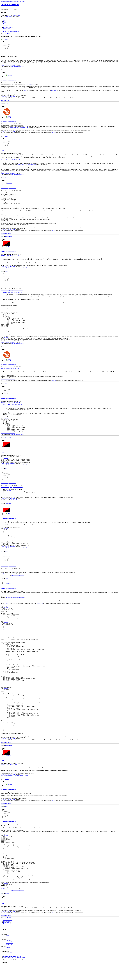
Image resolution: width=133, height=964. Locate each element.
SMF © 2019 (13, 957)
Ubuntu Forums (9, 943)
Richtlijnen (25, 267)
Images (7, 935)
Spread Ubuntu (9, 944)
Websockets (28, 84)
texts (7, 936)
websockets (53, 90)
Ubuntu (2, 1)
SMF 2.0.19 (6, 957)
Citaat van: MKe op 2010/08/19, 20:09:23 (10, 368)
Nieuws (19, 1)
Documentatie (4, 8)
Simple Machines (21, 957)
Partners (23, 1)
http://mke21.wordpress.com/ (17, 66)
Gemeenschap (14, 1)
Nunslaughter (8, 236)
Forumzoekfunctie (19, 267)
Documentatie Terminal (6, 100)
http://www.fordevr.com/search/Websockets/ (15, 597)
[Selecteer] (5, 306)
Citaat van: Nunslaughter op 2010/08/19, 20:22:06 (12, 487)
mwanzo (54, 97)
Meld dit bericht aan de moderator (8, 65)
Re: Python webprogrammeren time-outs (8, 80)
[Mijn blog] (8, 117)
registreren (19, 15)
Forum (8, 8)
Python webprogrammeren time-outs (8, 53)
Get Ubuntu (8, 940)
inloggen (14, 15)
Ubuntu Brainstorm (10, 941)
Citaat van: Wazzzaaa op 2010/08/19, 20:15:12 (11, 402)
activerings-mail (8, 16)
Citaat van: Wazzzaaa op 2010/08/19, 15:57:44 (11, 159)
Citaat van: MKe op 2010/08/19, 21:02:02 (10, 764)
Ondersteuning (7, 1)
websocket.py (40, 603)
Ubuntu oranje (9, 952)
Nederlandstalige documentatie (7, 267)
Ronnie (7, 70)
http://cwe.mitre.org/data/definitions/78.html (19, 127)
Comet (33, 84)
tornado (25, 90)
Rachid (7, 103)
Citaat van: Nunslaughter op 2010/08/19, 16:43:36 (12, 290)
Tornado (7, 603)
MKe (6, 39)
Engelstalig (17, 8)
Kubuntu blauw (9, 954)
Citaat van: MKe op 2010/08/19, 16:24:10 (10, 255)
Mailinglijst (12, 8)
